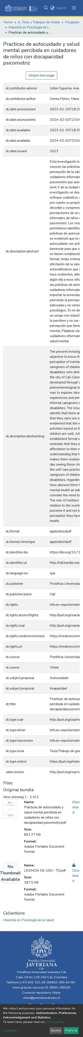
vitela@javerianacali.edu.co (41, 998)
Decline (56, 1030)
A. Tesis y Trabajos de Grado (39, 22)
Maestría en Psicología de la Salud (30, 27)
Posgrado (72, 22)
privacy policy (55, 1022)
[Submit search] (46, 8)
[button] (52, 7)
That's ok (71, 1030)
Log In (62, 8)
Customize (10, 1030)
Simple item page (41, 75)
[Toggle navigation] (74, 8)
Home (8, 22)
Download (76, 807)
